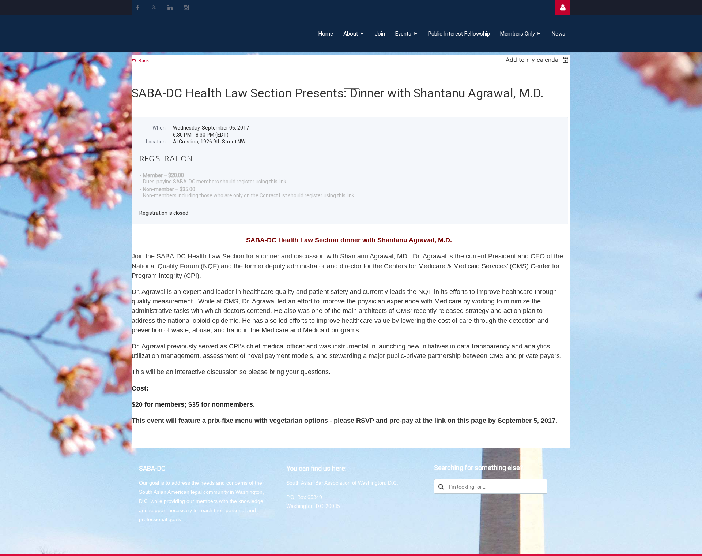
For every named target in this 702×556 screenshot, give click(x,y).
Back (144, 60)
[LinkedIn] (170, 7)
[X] (154, 7)
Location (156, 142)
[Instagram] (186, 7)
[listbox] (538, 59)
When (159, 128)
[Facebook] (138, 7)
